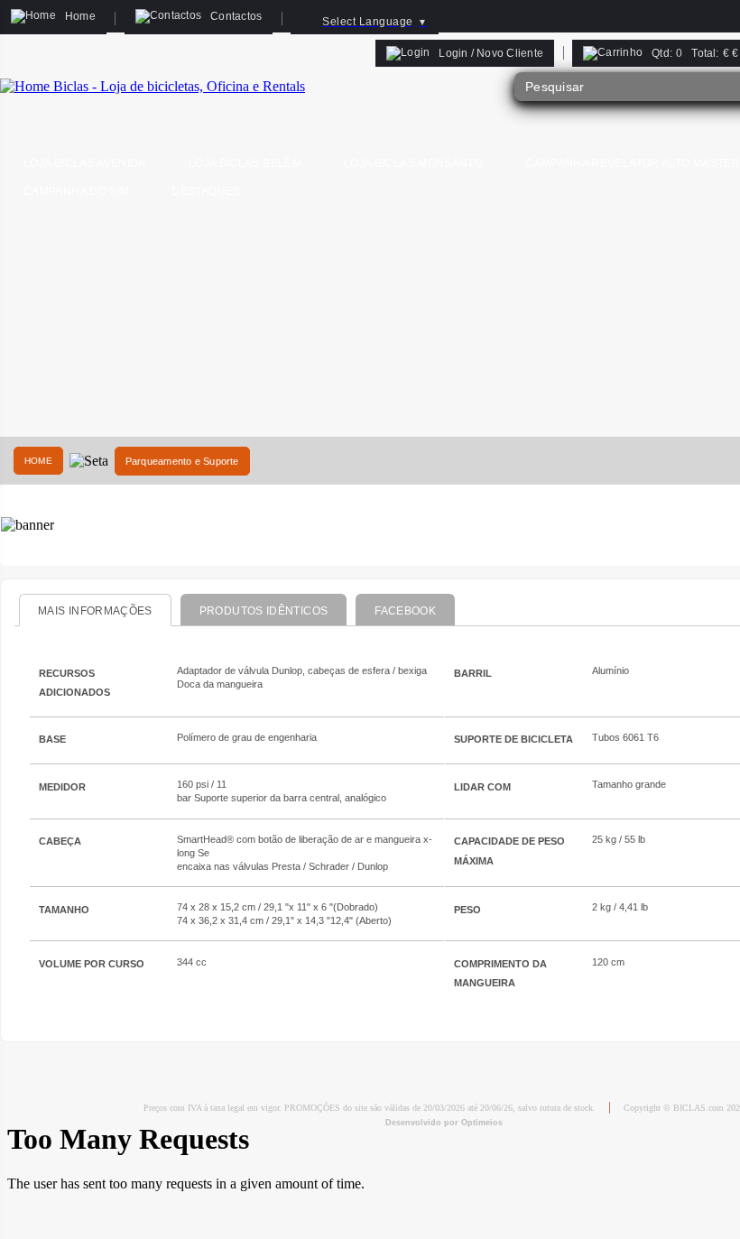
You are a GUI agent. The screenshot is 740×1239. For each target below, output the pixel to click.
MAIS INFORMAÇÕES (95, 611)
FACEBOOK (405, 611)
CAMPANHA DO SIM (76, 191)
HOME (38, 461)
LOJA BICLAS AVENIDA (84, 163)
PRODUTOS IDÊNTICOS (263, 611)
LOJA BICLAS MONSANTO (413, 163)
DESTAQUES (205, 191)
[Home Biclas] (152, 86)
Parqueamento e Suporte (182, 461)
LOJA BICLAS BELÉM (245, 163)
